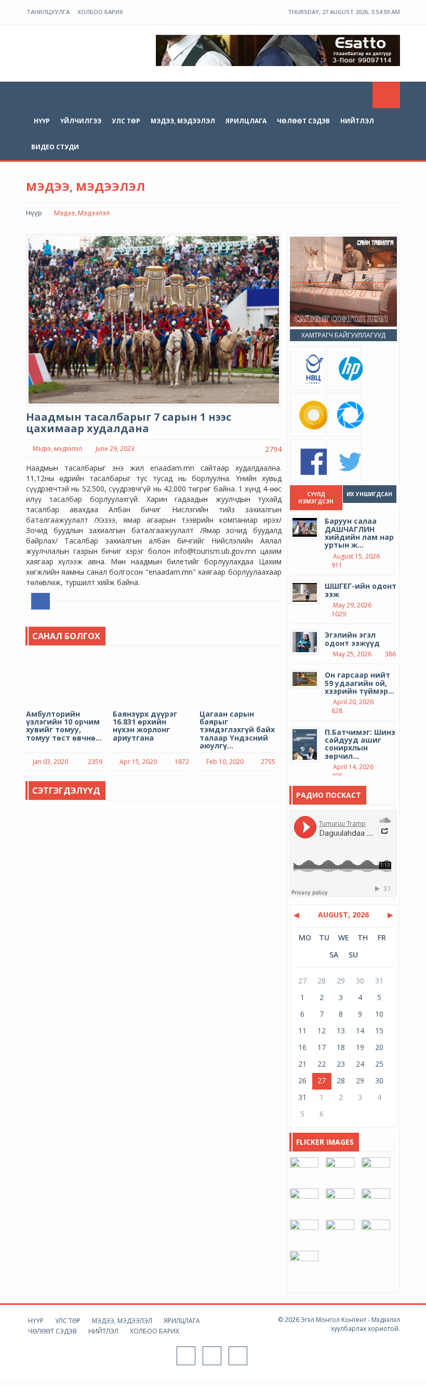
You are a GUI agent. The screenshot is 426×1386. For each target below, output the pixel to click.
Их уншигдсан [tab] (369, 494)
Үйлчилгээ (80, 120)
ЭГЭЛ (75, 49)
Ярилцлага (246, 120)
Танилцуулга (48, 12)
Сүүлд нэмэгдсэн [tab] (316, 497)
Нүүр (42, 120)
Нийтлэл (357, 120)
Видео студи (55, 147)
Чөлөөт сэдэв (303, 120)
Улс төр (126, 120)
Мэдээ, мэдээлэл (183, 120)
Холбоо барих (100, 12)
